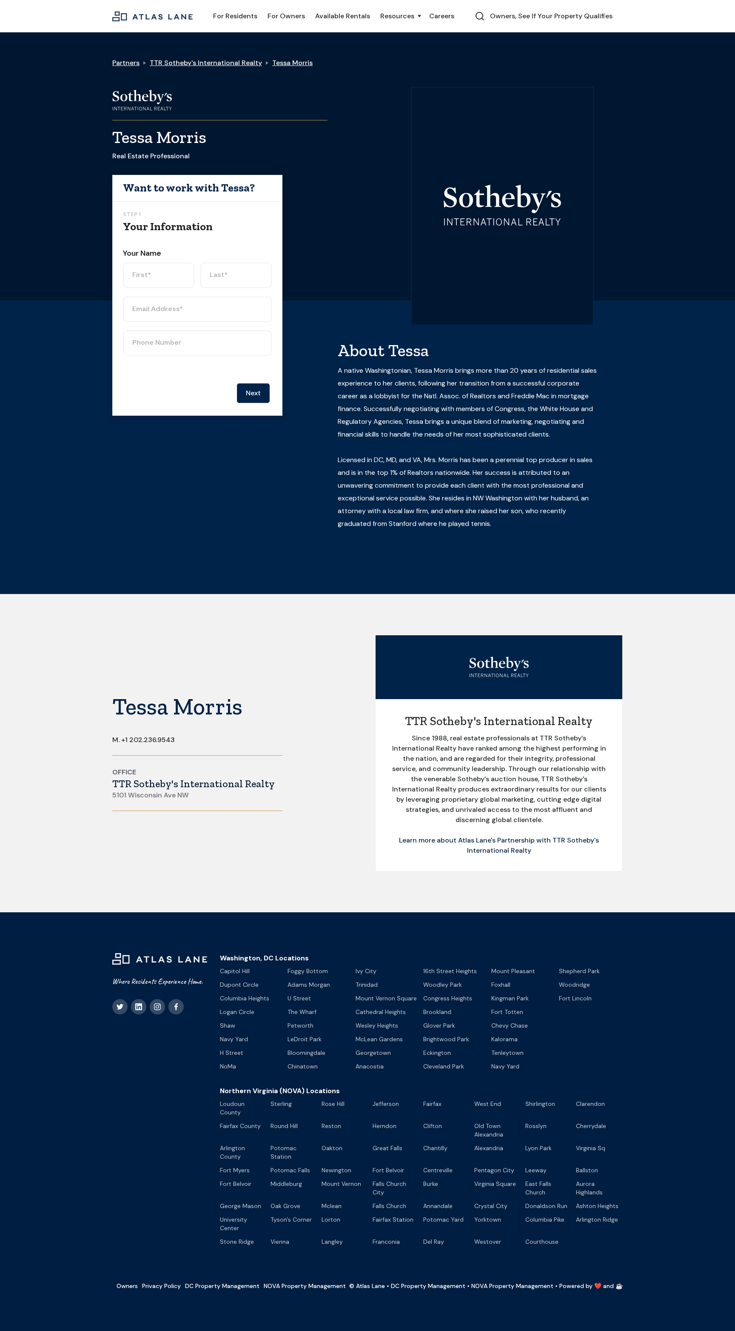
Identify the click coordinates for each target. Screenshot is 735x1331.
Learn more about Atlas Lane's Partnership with (476, 840)
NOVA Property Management (305, 1286)
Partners (126, 62)
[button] (399, 16)
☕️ (619, 1286)
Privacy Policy (161, 1286)
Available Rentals (342, 15)
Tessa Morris (292, 62)
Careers (441, 15)
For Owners (286, 15)
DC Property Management (222, 1286)
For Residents (235, 15)
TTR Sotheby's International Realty (206, 62)
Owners (127, 1286)
